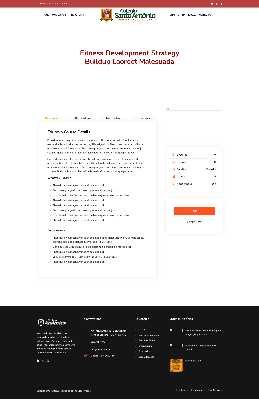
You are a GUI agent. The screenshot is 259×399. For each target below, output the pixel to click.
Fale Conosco (215, 390)
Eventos (180, 390)
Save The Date (193, 360)
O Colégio (58, 15)
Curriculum (82, 118)
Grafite (174, 15)
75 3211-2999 (98, 342)
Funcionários (145, 351)
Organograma (145, 346)
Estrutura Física (146, 340)
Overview (51, 118)
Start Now (194, 222)
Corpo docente (146, 357)
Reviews (144, 118)
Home (46, 15)
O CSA (141, 329)
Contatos (205, 15)
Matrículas (189, 15)
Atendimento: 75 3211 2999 (53, 3)
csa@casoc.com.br (100, 349)
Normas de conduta (148, 335)
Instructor (113, 118)
